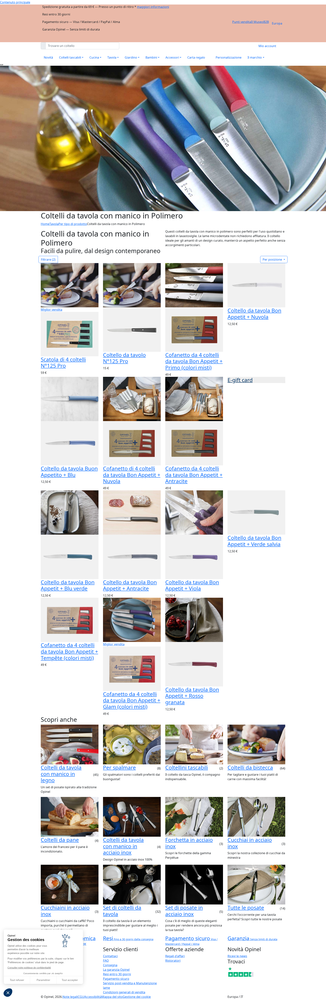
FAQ (106, 961)
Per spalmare (119, 767)
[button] (7, 992)
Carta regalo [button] (196, 57)
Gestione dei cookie (137, 997)
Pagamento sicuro (116, 979)
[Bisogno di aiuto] (1, 64)
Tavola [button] (111, 57)
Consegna (110, 965)
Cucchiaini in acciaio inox (65, 910)
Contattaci (110, 956)
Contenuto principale (15, 2)
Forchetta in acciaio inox (189, 843)
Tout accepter (70, 979)
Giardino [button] (131, 57)
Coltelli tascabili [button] (70, 57)
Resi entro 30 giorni (117, 974)
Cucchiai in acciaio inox (250, 843)
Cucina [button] (94, 57)
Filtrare (48, 259)
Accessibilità (92, 997)
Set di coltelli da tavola (122, 910)
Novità (48, 57)
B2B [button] (266, 22)
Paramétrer (43, 979)
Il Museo (257, 22)
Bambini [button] (151, 57)
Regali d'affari (175, 956)
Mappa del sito (112, 997)
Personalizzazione (228, 57)
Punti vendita (241, 22)
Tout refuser (17, 979)
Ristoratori (173, 961)
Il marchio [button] (255, 57)
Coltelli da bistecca (250, 767)
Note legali (70, 997)
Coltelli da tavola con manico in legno (61, 774)
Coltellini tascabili (186, 767)
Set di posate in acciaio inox (184, 910)
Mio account (267, 46)
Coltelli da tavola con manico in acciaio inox (123, 846)
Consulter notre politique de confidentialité (29, 967)
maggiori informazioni (153, 7)
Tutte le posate (246, 907)
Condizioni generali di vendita (124, 992)
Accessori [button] (172, 57)
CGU (81, 997)
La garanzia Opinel (116, 970)
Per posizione (273, 259)
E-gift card (240, 379)
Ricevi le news (237, 956)
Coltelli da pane (60, 839)
